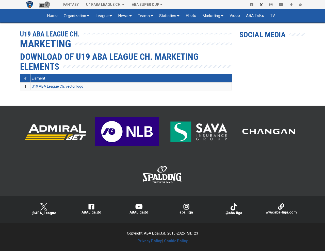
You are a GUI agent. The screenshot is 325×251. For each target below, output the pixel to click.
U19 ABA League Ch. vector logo (57, 86)
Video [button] (235, 15)
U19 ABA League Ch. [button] (103, 5)
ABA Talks (255, 15)
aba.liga (186, 212)
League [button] (102, 15)
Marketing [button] (211, 15)
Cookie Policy (176, 241)
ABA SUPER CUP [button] (145, 5)
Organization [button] (75, 15)
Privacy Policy (150, 241)
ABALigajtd (138, 212)
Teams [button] (144, 15)
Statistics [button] (167, 15)
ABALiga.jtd (91, 212)
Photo (191, 15)
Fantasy (71, 5)
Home (52, 15)
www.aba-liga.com (281, 212)
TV (272, 15)
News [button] (123, 15)
